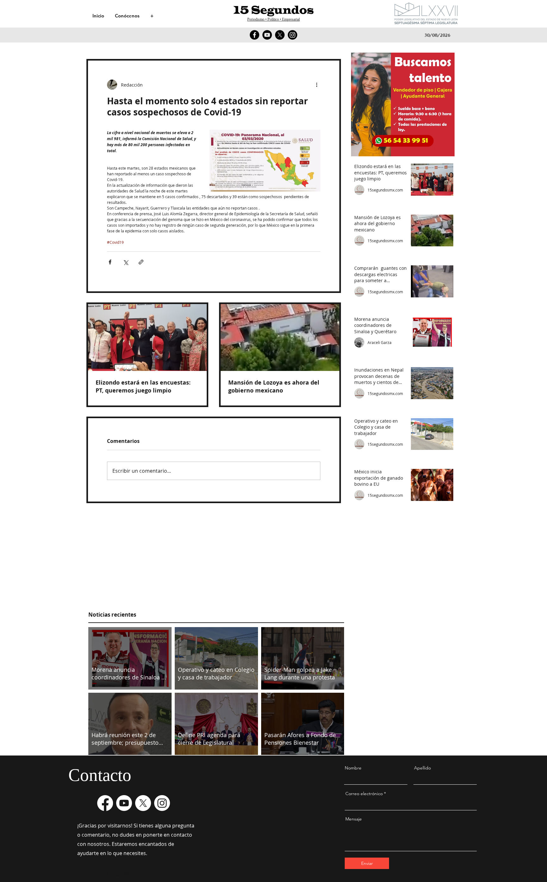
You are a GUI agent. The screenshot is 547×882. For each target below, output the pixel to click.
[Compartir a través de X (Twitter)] (126, 262)
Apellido (422, 768)
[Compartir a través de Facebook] (110, 262)
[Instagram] (292, 35)
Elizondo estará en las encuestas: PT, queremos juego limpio (143, 386)
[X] (280, 35)
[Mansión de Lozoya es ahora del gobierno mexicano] (280, 337)
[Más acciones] (316, 84)
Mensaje (353, 819)
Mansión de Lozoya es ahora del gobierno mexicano (273, 386)
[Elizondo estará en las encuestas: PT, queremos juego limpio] (147, 337)
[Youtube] (267, 35)
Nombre (353, 768)
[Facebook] (254, 35)
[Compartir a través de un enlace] (141, 262)
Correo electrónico (364, 793)
